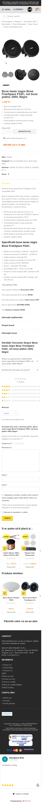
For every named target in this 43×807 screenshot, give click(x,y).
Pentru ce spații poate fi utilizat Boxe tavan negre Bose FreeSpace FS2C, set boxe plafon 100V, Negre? (17, 361)
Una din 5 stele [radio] (16, 443)
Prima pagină (7, 21)
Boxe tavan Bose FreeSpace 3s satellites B (30, 600)
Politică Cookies (8, 687)
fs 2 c (4, 170)
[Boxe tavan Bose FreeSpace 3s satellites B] (30, 587)
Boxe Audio (6, 24)
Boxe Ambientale (19, 24)
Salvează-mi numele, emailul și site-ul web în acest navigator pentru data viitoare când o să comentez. (20, 497)
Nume (5, 475)
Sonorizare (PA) (30, 21)
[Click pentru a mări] (6, 63)
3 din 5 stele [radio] (19, 443)
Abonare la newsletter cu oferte (16, 512)
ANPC (4, 673)
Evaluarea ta (7, 443)
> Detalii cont (7, 698)
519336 (12, 167)
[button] (4, 49)
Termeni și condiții (8, 682)
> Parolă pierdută (8, 703)
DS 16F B (20, 167)
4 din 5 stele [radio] (21, 443)
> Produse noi (7, 670)
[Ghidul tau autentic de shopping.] (7, 714)
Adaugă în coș (24, 131)
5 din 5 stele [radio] (23, 443)
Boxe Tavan (33, 24)
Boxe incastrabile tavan (13, 27)
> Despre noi (6, 665)
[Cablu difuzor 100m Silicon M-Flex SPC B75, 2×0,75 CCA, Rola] (11, 542)
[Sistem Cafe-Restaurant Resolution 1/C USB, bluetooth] (30, 542)
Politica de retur (8, 676)
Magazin (18, 21)
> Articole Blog (7, 668)
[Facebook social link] (8, 174)
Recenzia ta (7, 447)
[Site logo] (30, 9)
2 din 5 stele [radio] (18, 443)
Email (4, 485)
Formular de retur (8, 679)
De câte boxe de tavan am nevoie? (16, 370)
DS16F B (27, 167)
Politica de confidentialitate (12, 685)
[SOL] (21, 743)
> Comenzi (6, 701)
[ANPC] (21, 737)
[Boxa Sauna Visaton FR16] (11, 587)
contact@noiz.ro (12, 4)
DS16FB (35, 167)
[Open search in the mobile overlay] (20, 16)
